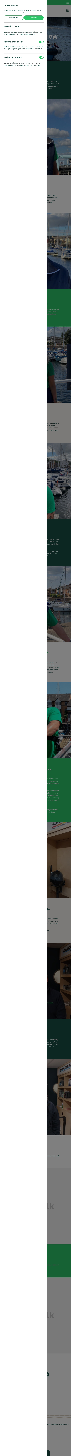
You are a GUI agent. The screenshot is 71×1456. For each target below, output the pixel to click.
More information (13, 17)
